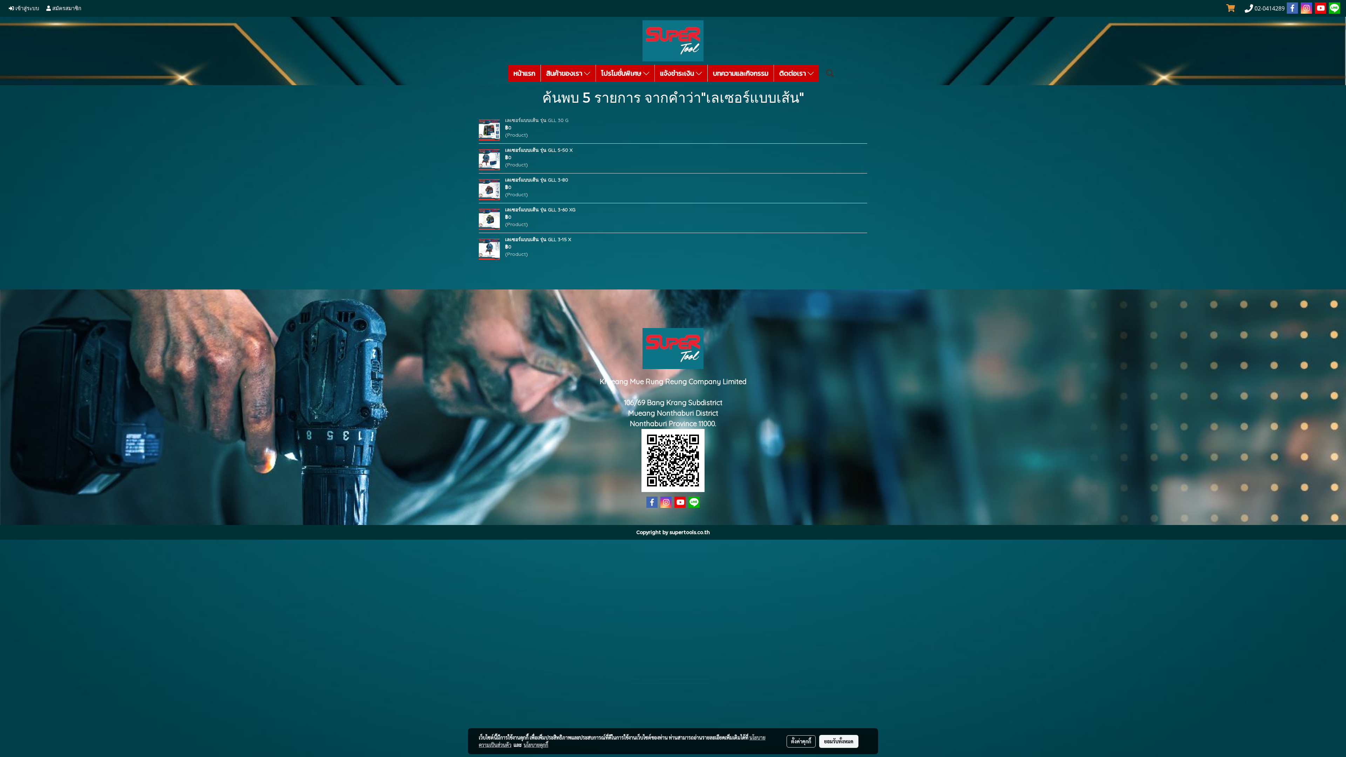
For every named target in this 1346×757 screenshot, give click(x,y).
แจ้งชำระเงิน (678, 73)
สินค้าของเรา (565, 73)
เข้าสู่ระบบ (26, 8)
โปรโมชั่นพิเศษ (622, 73)
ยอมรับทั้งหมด (839, 741)
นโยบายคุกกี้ (536, 745)
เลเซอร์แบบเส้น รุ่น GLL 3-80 (536, 180)
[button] (830, 73)
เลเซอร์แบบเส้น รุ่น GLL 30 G (537, 120)
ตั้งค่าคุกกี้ (801, 741)
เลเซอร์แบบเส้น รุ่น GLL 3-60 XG (540, 209)
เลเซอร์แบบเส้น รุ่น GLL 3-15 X (538, 239)
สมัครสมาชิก (66, 8)
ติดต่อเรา (793, 73)
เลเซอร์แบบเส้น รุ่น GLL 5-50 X (538, 150)
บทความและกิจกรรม (740, 73)
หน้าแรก (524, 73)
